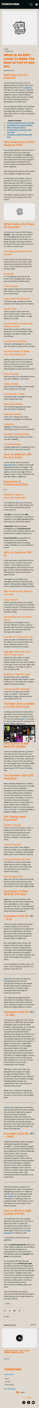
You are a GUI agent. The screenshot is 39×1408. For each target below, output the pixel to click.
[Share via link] (19, 1311)
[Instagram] (23, 1402)
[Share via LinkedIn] (15, 1311)
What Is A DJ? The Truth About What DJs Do (17, 1352)
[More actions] (34, 50)
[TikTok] (28, 1402)
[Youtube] (33, 1402)
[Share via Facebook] (5, 1311)
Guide (7, 1304)
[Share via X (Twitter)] (10, 1311)
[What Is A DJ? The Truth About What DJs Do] (19, 1338)
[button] (37, 4)
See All (33, 1325)
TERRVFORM (10, 4)
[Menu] (31, 4)
